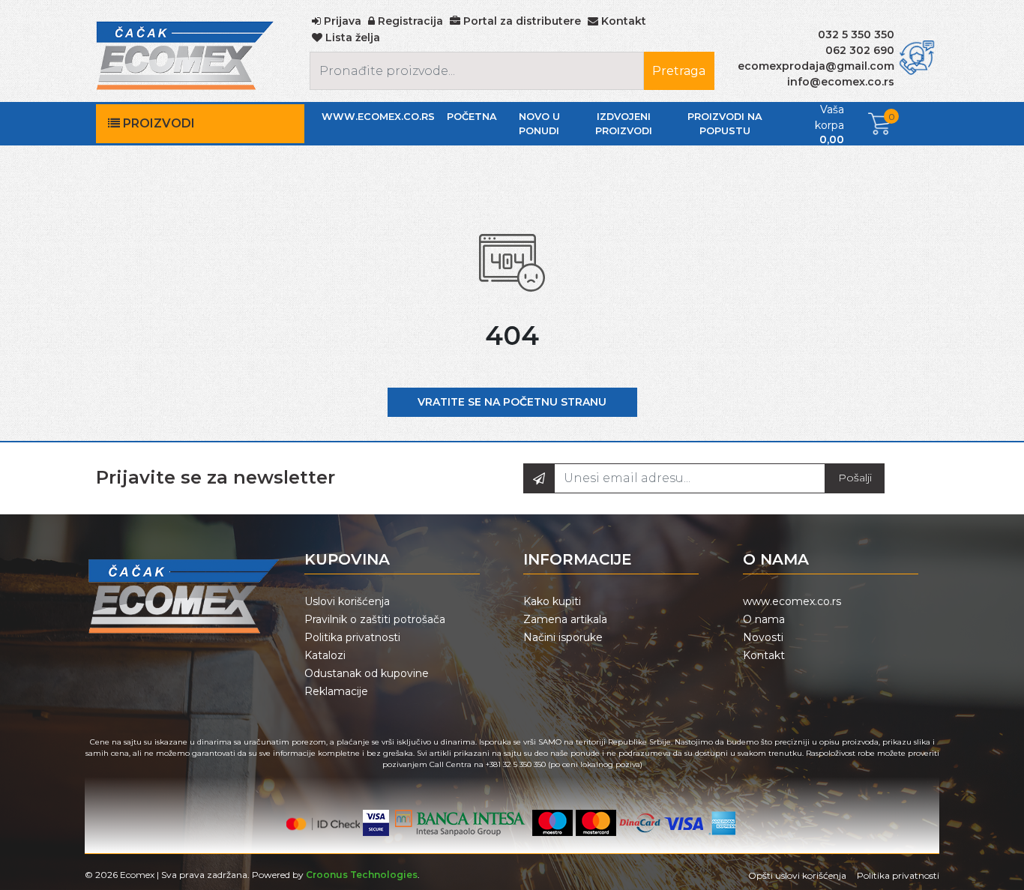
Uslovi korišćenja (347, 601)
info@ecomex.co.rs (840, 81)
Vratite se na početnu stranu (512, 402)
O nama (764, 619)
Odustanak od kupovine (366, 673)
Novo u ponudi (539, 123)
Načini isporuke (563, 637)
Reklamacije (336, 691)
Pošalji (855, 477)
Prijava (341, 21)
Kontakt (764, 655)
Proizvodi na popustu (724, 123)
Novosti (763, 637)
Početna (472, 116)
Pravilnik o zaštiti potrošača (374, 619)
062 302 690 (859, 50)
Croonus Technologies (362, 874)
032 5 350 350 (856, 34)
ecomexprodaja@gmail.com (816, 66)
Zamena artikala (565, 619)
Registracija (409, 21)
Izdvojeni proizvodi (623, 123)
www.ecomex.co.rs (378, 116)
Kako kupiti (552, 601)
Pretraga (678, 71)
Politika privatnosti (352, 637)
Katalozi (325, 655)
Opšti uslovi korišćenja (797, 875)
